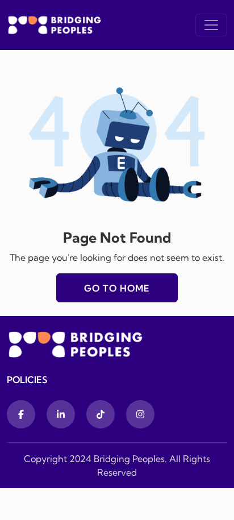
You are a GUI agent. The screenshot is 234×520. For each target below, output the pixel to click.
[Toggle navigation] (211, 25)
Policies (27, 379)
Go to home (117, 288)
